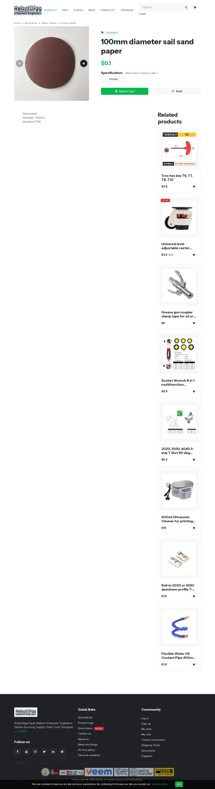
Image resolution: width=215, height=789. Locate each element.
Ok (179, 784)
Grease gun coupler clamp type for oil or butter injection (177, 316)
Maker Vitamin (49, 23)
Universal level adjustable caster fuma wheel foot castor (175, 250)
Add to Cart (127, 91)
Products (49, 10)
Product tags (86, 722)
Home (17, 23)
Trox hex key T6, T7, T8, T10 (176, 178)
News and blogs (87, 744)
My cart (146, 734)
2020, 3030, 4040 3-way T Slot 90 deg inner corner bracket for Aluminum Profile (178, 455)
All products (31, 23)
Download (127, 10)
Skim (65, 10)
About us (83, 739)
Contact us (107, 10)
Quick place (90, 728)
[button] (194, 7)
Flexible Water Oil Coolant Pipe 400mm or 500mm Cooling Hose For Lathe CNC (178, 660)
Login (142, 13)
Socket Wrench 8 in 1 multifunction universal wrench (178, 384)
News (91, 10)
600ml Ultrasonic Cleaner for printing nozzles (177, 521)
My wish (146, 729)
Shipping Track (150, 745)
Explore (78, 10)
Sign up (146, 723)
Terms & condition (89, 755)
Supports (146, 756)
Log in (145, 718)
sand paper (111, 32)
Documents (148, 750)
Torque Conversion (153, 739)
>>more (21, 731)
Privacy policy (86, 749)
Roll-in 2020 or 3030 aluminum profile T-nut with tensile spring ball (179, 591)
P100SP (113, 79)
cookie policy (159, 784)
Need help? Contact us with (140, 73)
